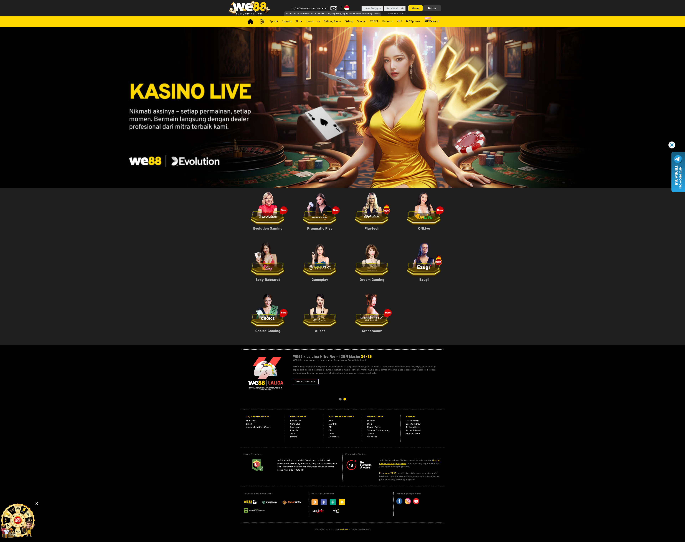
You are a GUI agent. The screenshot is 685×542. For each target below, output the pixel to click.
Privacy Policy (374, 427)
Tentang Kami (413, 427)
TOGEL (374, 21)
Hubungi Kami (413, 433)
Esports (287, 21)
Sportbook (295, 427)
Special (361, 21)
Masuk (415, 8)
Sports (273, 21)
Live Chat (251, 420)
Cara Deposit (412, 420)
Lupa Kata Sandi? (397, 13)
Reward (431, 21)
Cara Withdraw (413, 424)
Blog (369, 424)
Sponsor (413, 21)
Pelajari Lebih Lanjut (306, 381)
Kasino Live (313, 21)
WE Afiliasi (372, 436)
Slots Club (295, 424)
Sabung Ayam (332, 21)
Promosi (387, 21)
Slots (298, 21)
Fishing (348, 21)
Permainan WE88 (387, 473)
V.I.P (399, 21)
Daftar (432, 8)
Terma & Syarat (413, 430)
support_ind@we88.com (259, 427)
